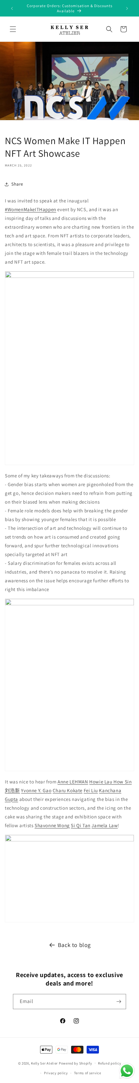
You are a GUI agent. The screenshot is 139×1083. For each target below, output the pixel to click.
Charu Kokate (67, 790)
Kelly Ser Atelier (44, 1063)
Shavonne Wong (52, 825)
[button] (13, 29)
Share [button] (17, 184)
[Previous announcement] (12, 8)
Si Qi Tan (80, 825)
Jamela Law (104, 825)
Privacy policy (56, 1073)
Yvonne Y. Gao (36, 790)
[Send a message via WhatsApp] (127, 1071)
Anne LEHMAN (73, 782)
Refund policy (109, 1063)
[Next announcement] (127, 8)
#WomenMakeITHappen (30, 209)
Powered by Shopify (75, 1063)
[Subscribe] (119, 1001)
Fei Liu (91, 790)
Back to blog (74, 945)
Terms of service (87, 1073)
